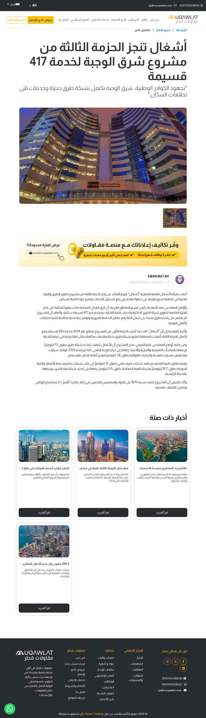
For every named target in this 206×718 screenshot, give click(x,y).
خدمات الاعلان (100, 19)
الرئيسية (181, 30)
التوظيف (133, 19)
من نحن (154, 19)
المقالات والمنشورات (136, 678)
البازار (144, 19)
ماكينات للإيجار (105, 669)
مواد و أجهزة (106, 663)
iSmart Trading (93, 713)
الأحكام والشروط (75, 685)
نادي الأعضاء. (106, 699)
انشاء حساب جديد (74, 663)
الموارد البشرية (105, 693)
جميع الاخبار (163, 30)
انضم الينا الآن (16, 20)
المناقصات (137, 663)
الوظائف (109, 681)
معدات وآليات (106, 657)
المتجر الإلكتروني (104, 675)
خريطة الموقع (76, 697)
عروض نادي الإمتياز (40, 20)
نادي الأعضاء (118, 19)
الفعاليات (137, 669)
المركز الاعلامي (80, 19)
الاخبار (139, 657)
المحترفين (108, 687)
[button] (13, 4)
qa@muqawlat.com (160, 5)
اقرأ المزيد (44, 512)
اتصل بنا (64, 19)
